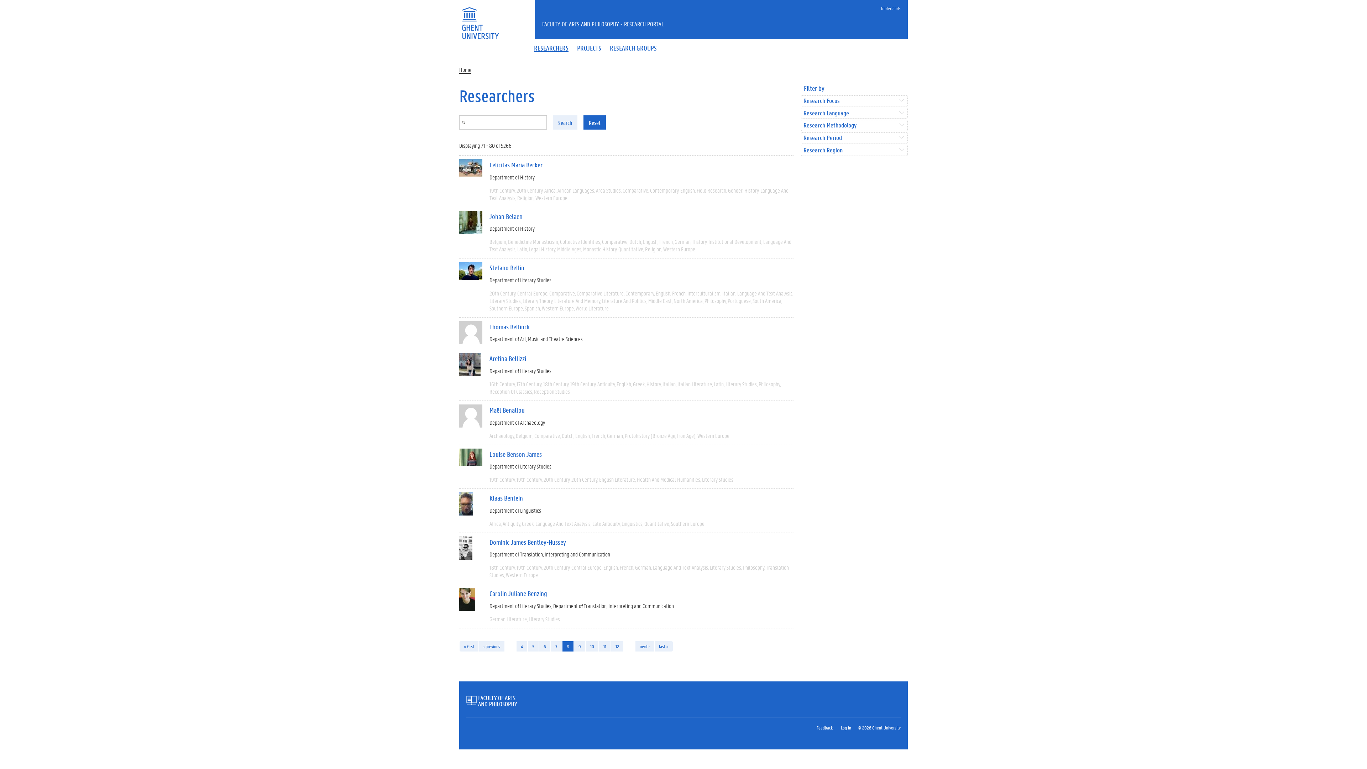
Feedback (825, 727)
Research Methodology (830, 125)
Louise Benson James (515, 454)
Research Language (826, 113)
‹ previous (491, 646)
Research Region (823, 150)
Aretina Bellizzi (507, 358)
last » (664, 646)
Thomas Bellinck (509, 327)
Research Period (822, 138)
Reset (595, 122)
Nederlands (891, 8)
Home (465, 69)
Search (565, 122)
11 (604, 646)
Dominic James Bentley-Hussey (527, 542)
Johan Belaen (506, 216)
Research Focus (821, 101)
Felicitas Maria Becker (516, 165)
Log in (846, 727)
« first (469, 646)
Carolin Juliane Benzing (518, 593)
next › (645, 646)
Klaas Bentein (506, 498)
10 (592, 646)
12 (617, 646)
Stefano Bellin (506, 267)
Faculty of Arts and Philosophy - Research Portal (603, 24)
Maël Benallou (507, 410)
